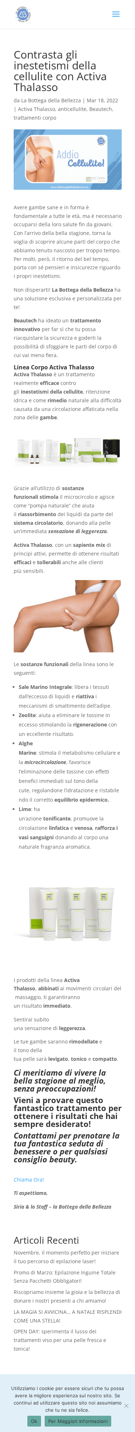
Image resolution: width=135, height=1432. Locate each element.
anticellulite (72, 109)
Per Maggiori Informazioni (78, 1421)
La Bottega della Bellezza (51, 100)
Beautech (100, 109)
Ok (34, 1421)
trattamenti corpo (35, 117)
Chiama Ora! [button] (29, 1179)
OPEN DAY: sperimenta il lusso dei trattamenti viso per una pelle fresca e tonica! (60, 1340)
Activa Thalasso (36, 109)
